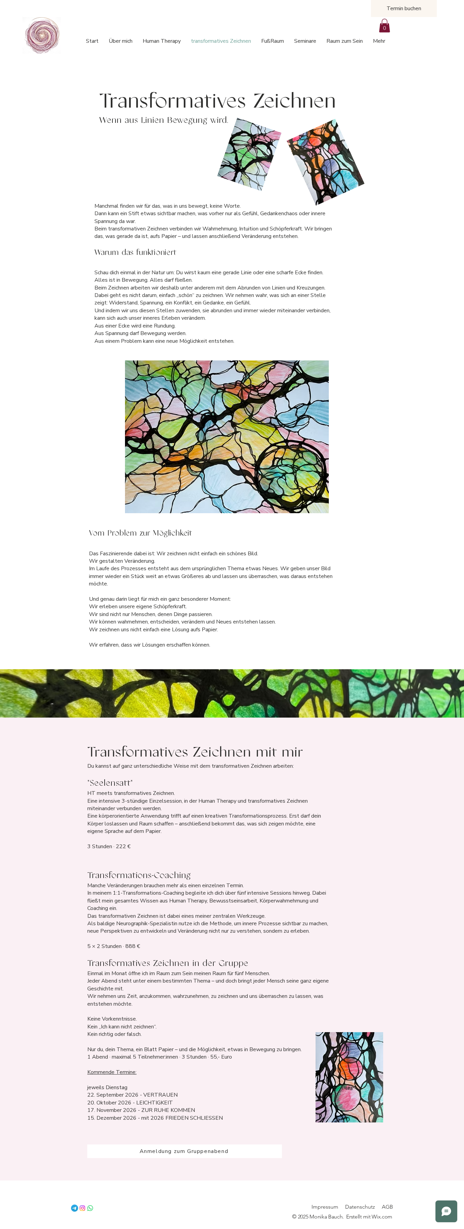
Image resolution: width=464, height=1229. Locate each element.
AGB (387, 1207)
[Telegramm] (74, 1208)
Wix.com (382, 1216)
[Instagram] (82, 1208)
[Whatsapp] (90, 1208)
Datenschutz (360, 1207)
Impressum (324, 1207)
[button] (384, 26)
